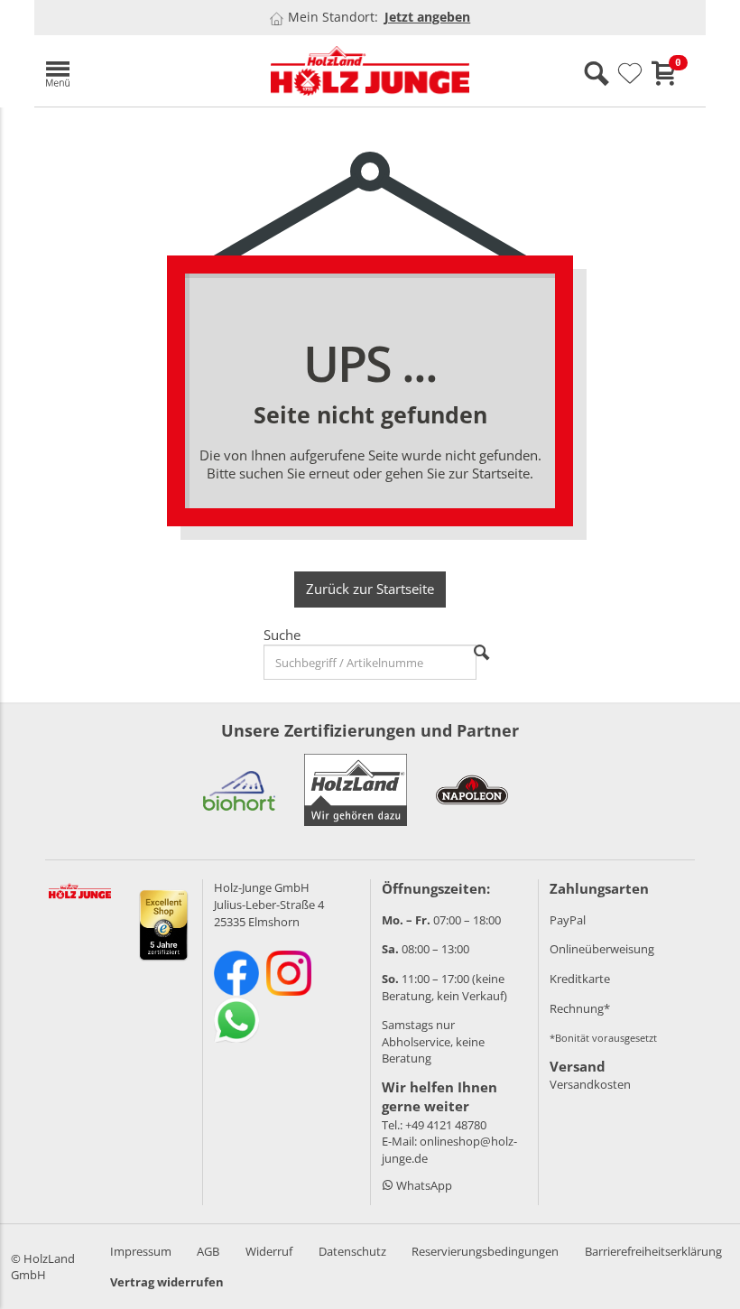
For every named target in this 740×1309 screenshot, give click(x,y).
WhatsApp (422, 1185)
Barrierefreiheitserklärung (653, 1251)
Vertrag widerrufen (167, 1282)
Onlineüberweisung (602, 949)
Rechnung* (580, 1008)
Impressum (140, 1251)
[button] (142, 71)
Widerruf (268, 1251)
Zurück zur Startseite (370, 589)
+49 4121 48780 (445, 1125)
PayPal (568, 920)
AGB (208, 1251)
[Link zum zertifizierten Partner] (239, 790)
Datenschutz (352, 1251)
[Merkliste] (630, 74)
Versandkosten (590, 1084)
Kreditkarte (580, 978)
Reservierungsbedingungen (485, 1251)
